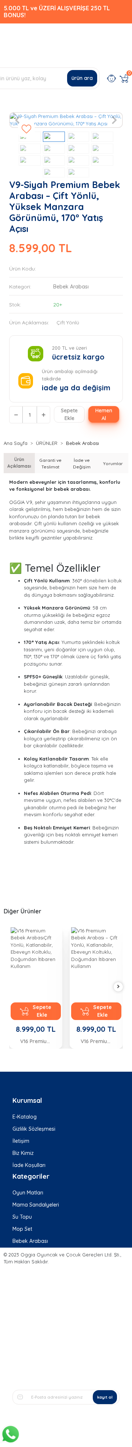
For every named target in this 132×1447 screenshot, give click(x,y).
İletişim (20, 1141)
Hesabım (23, 1268)
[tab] (19, 463)
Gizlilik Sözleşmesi (33, 1129)
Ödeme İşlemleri (32, 1317)
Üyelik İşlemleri (30, 1292)
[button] (17, 120)
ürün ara (82, 78)
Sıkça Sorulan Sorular (38, 1280)
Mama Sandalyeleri (35, 1204)
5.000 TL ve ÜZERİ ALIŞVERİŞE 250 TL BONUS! (57, 12)
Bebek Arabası (30, 1241)
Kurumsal (27, 1100)
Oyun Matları (27, 1192)
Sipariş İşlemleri (31, 1304)
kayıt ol (105, 1397)
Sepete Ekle (69, 414)
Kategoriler (31, 1176)
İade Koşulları (28, 1165)
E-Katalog (24, 1116)
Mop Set (22, 1229)
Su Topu (22, 1217)
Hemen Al (103, 414)
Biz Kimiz (23, 1153)
